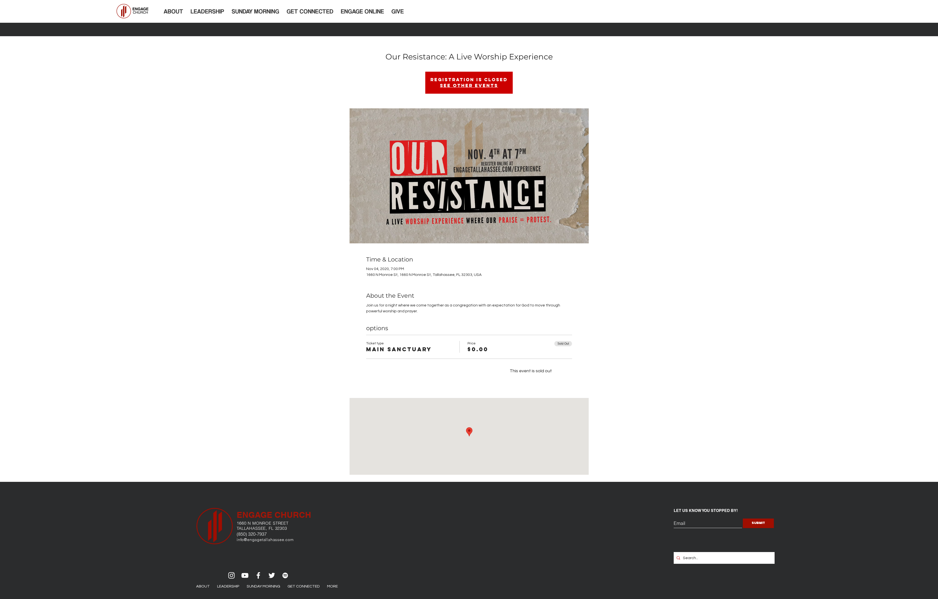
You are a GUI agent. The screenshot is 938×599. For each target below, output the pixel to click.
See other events (469, 85)
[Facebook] (258, 575)
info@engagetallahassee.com (265, 539)
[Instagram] (231, 575)
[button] (173, 11)
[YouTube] (245, 575)
